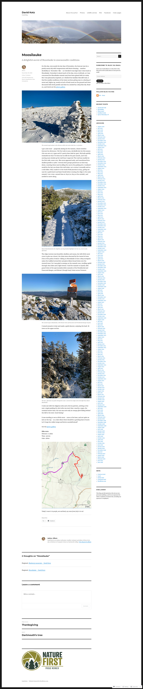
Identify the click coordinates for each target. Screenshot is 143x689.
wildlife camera (92, 13)
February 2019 (101, 278)
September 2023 (102, 187)
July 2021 (100, 232)
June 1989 (100, 462)
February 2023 (101, 199)
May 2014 (100, 354)
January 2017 (101, 312)
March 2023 (101, 198)
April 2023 (100, 196)
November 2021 (102, 225)
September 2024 (102, 166)
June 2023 (100, 192)
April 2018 (100, 293)
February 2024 (101, 179)
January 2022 (101, 222)
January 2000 (101, 446)
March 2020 (101, 260)
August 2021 (101, 231)
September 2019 (102, 271)
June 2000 (100, 445)
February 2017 (101, 311)
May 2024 (100, 173)
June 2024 (100, 172)
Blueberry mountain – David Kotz (40, 563)
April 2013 (100, 368)
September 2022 (102, 208)
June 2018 (100, 292)
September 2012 (102, 379)
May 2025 (100, 152)
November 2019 (102, 267)
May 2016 (100, 325)
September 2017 (102, 300)
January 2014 (101, 359)
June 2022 (100, 213)
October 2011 (101, 389)
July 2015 (100, 339)
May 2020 (100, 257)
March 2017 (101, 309)
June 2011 (100, 393)
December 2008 (102, 420)
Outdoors (27, 75)
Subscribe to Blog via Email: (108, 65)
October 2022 (101, 206)
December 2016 (102, 314)
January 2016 (101, 330)
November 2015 (102, 333)
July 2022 (100, 212)
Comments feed (102, 479)
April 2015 (100, 342)
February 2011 (101, 396)
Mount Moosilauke (27, 79)
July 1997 (100, 452)
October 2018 (101, 285)
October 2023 (101, 185)
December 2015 (102, 332)
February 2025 (101, 158)
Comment (85, 606)
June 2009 (100, 410)
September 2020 (102, 250)
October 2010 (101, 399)
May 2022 (100, 215)
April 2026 (100, 133)
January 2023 (101, 201)
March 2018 (101, 295)
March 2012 (101, 386)
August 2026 (101, 126)
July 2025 (100, 149)
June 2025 (100, 151)
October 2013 (101, 363)
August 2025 (101, 147)
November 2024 (102, 163)
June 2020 (100, 255)
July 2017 (100, 304)
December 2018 (102, 281)
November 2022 (102, 205)
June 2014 (100, 352)
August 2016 (101, 319)
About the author (72, 13)
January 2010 (101, 405)
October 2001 (101, 443)
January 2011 (101, 398)
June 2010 (100, 403)
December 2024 (102, 161)
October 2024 (101, 165)
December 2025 (102, 140)
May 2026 (100, 132)
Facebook (107, 13)
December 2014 (102, 346)
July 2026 (100, 128)
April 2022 (100, 217)
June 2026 (100, 130)
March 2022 (101, 219)
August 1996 (101, 455)
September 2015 (102, 335)
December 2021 (102, 224)
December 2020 (102, 245)
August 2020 (101, 252)
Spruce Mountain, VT (103, 114)
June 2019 (100, 274)
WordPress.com (102, 481)
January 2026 (101, 139)
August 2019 (101, 272)
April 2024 (100, 175)
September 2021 (102, 229)
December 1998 (102, 450)
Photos (82, 13)
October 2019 (101, 269)
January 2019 (101, 279)
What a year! (101, 111)
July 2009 (100, 408)
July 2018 (100, 290)
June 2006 (100, 436)
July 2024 (100, 170)
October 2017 (101, 299)
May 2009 (100, 412)
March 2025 (101, 156)
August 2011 (101, 391)
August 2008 (101, 427)
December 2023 (102, 182)
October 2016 (101, 316)
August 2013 (101, 366)
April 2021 (100, 238)
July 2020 (100, 253)
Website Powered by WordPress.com (38, 681)
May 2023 (100, 194)
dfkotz (23, 70)
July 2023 (100, 191)
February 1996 (101, 459)
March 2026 (101, 135)
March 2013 (101, 370)
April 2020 (100, 259)
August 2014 (101, 349)
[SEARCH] (119, 56)
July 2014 (100, 351)
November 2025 (102, 142)
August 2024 (101, 168)
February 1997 (101, 453)
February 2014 (101, 358)
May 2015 (100, 340)
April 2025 (100, 154)
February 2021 (101, 241)
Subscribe (99, 81)
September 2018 (102, 286)
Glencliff (24, 77)
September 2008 (102, 426)
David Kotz (28, 12)
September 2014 (102, 347)
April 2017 (100, 307)
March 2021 (101, 239)
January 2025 (101, 159)
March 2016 (101, 326)
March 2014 (101, 356)
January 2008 (101, 431)
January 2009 (101, 419)
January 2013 (101, 373)
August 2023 (101, 189)
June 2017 (100, 306)
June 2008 (100, 429)
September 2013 (102, 365)
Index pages (117, 13)
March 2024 (101, 177)
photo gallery (60, 87)
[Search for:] (107, 56)
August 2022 (101, 210)
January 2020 (101, 264)
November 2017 (102, 297)
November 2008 (102, 422)
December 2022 (102, 203)
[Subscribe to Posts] (97, 95)
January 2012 (101, 387)
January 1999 (101, 448)
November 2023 (102, 184)
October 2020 (101, 248)
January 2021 (101, 243)
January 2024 (101, 180)
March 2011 (101, 394)
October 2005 (101, 438)
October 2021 (101, 227)
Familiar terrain (102, 113)
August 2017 (101, 302)
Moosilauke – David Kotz (37, 570)
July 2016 (100, 321)
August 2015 (101, 337)
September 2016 (102, 318)
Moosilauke (30, 77)
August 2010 (101, 401)
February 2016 (101, 328)
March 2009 (101, 415)
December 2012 (102, 375)
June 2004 (100, 441)
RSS (100, 13)
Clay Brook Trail (102, 107)
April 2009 (100, 413)
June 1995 (100, 460)
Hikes (23, 75)
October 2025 (101, 144)
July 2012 (100, 382)
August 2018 (101, 288)
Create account (101, 474)
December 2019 (102, 266)
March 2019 (101, 276)
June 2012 (100, 384)
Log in (99, 476)
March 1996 (101, 457)
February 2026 (101, 137)
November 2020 (102, 246)
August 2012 (101, 380)
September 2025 (102, 145)
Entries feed (101, 477)
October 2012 (101, 377)
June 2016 (100, 323)
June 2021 (100, 234)
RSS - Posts (102, 95)
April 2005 (100, 439)
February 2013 (101, 372)
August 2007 (101, 434)
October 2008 (101, 424)
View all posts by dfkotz (85, 542)
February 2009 (101, 417)
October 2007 (101, 433)
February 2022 (101, 220)
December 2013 (102, 361)
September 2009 (102, 406)
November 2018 (102, 283)
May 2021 (100, 236)
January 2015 (101, 344)
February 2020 (101, 262)
